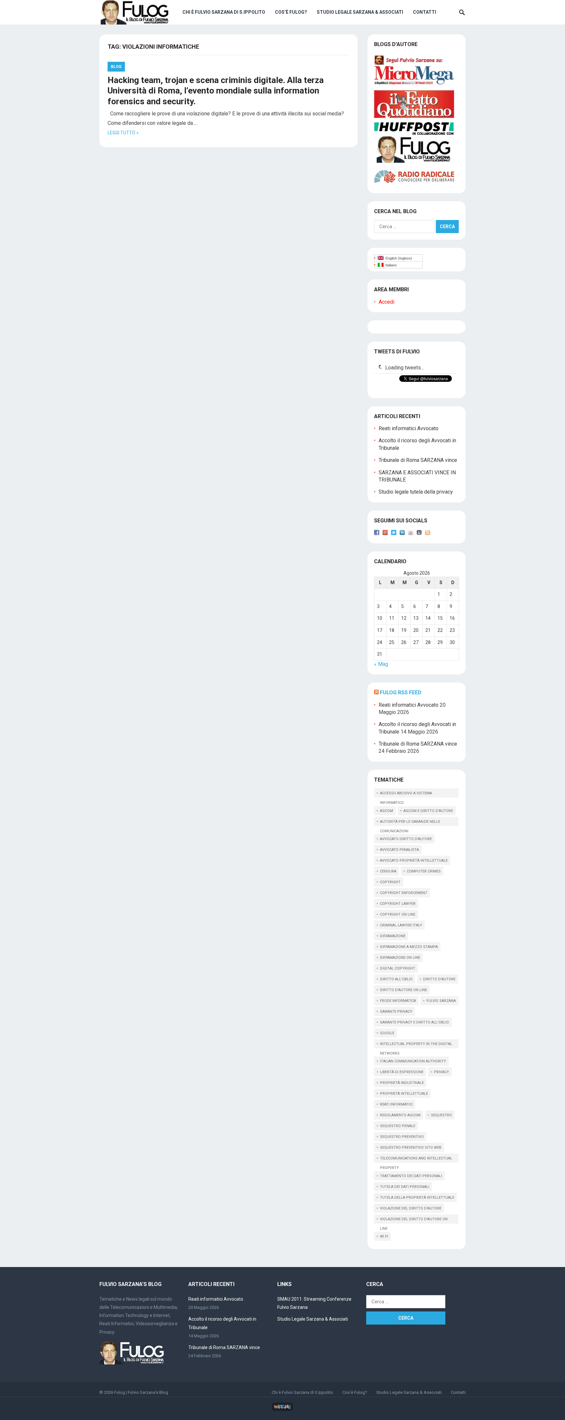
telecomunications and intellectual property (416, 1159)
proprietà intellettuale (404, 1093)
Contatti (424, 12)
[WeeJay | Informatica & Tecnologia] (282, 1409)
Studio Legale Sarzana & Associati (360, 12)
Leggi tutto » (123, 132)
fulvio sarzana (441, 1001)
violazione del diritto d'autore (410, 1208)
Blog (116, 66)
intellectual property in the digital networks (416, 1045)
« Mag (381, 664)
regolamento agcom (400, 1115)
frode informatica (398, 1001)
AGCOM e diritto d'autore (428, 811)
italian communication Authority (413, 1061)
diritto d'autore (439, 979)
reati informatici (396, 1104)
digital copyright (397, 968)
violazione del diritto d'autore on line (414, 1220)
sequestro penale (397, 1126)
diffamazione (392, 936)
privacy (441, 1072)
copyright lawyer (398, 904)
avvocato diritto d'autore (406, 839)
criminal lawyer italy (401, 925)
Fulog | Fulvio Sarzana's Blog (141, 1392)
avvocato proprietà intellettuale (414, 860)
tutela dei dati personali (404, 1187)
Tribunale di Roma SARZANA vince (418, 460)
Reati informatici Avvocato (408, 428)
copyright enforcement (403, 893)
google (387, 1033)
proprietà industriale (402, 1083)
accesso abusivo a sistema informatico (406, 794)
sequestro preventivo (402, 1137)
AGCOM (386, 811)
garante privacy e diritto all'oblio (414, 1022)
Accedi (386, 302)
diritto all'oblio (396, 979)
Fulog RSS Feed (400, 692)
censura (388, 871)
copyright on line (397, 914)
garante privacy (396, 1011)
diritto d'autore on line (403, 990)
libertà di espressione (401, 1072)
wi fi (384, 1236)
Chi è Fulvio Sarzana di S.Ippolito (223, 12)
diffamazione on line (400, 957)
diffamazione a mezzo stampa (409, 947)
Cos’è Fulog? (291, 12)
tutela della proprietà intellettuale (417, 1197)
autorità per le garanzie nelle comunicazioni (410, 823)
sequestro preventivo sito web (410, 1147)
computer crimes (424, 871)
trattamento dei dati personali (411, 1176)
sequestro (441, 1115)
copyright (390, 882)
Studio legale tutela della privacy (416, 492)
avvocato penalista (399, 850)
